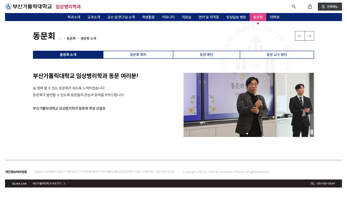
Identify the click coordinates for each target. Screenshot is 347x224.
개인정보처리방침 (16, 171)
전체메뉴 (332, 7)
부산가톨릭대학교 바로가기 (47, 183)
